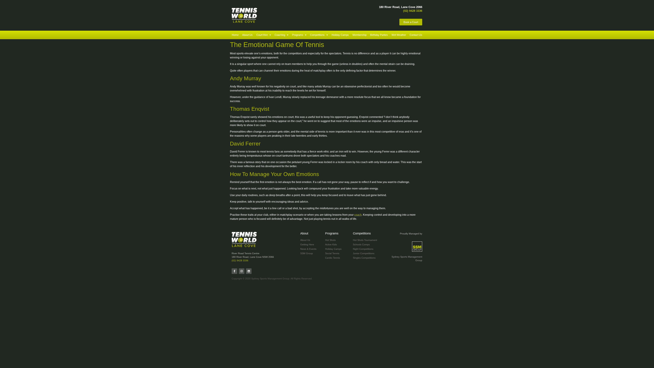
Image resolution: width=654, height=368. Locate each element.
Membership (360, 34)
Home (235, 34)
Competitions (317, 34)
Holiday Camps (340, 34)
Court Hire (262, 34)
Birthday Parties (379, 34)
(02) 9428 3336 (240, 260)
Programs (297, 34)
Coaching (280, 34)
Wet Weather (399, 34)
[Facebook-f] (234, 271)
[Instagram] (241, 271)
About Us (247, 34)
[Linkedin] (249, 271)
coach (358, 214)
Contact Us (416, 34)
